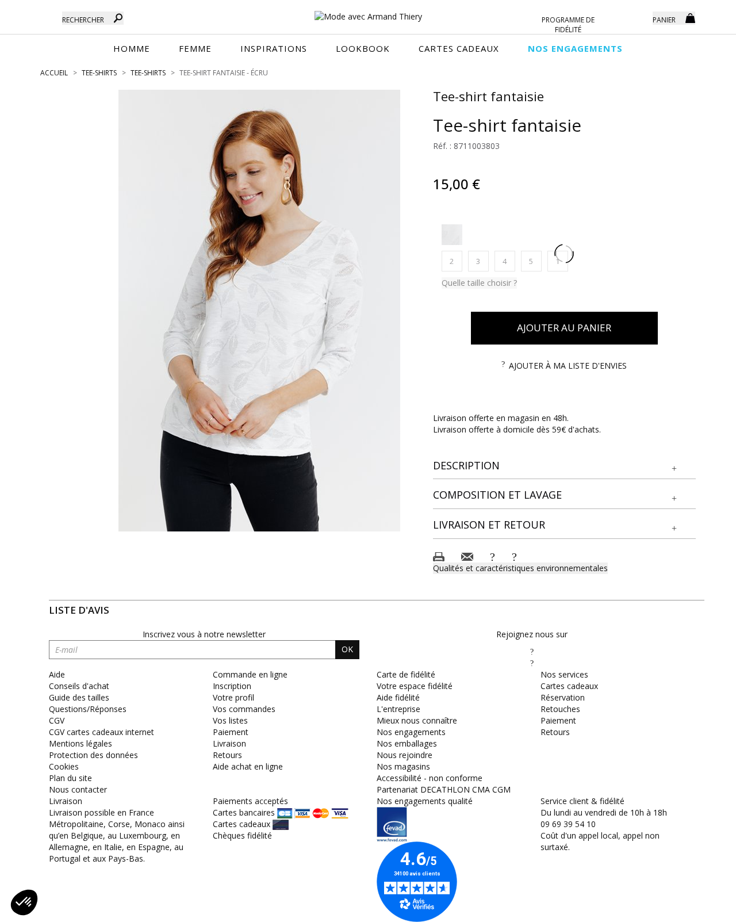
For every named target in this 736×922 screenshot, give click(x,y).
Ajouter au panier (564, 327)
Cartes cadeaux (569, 685)
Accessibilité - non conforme (429, 777)
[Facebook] (532, 651)
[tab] (564, 466)
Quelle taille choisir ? (479, 282)
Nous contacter (78, 789)
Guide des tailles (79, 697)
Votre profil (233, 697)
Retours (227, 754)
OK (347, 649)
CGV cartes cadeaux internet (101, 731)
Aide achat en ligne (248, 766)
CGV (56, 720)
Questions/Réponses (87, 708)
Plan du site (70, 777)
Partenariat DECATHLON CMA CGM (444, 789)
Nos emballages (407, 743)
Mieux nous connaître (417, 720)
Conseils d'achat (79, 685)
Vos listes (230, 720)
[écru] (452, 234)
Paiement (230, 731)
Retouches (560, 708)
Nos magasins (403, 766)
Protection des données (93, 754)
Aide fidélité (398, 697)
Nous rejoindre (404, 754)
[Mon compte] (635, 17)
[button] (564, 466)
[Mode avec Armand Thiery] (368, 11)
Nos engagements (411, 731)
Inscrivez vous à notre (204, 634)
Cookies (64, 766)
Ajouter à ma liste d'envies (568, 365)
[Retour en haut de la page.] (695, 907)
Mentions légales (80, 743)
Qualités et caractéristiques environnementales (520, 568)
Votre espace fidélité (415, 685)
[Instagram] (532, 662)
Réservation (562, 697)
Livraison (229, 743)
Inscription (232, 685)
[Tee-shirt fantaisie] (259, 310)
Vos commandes (244, 708)
